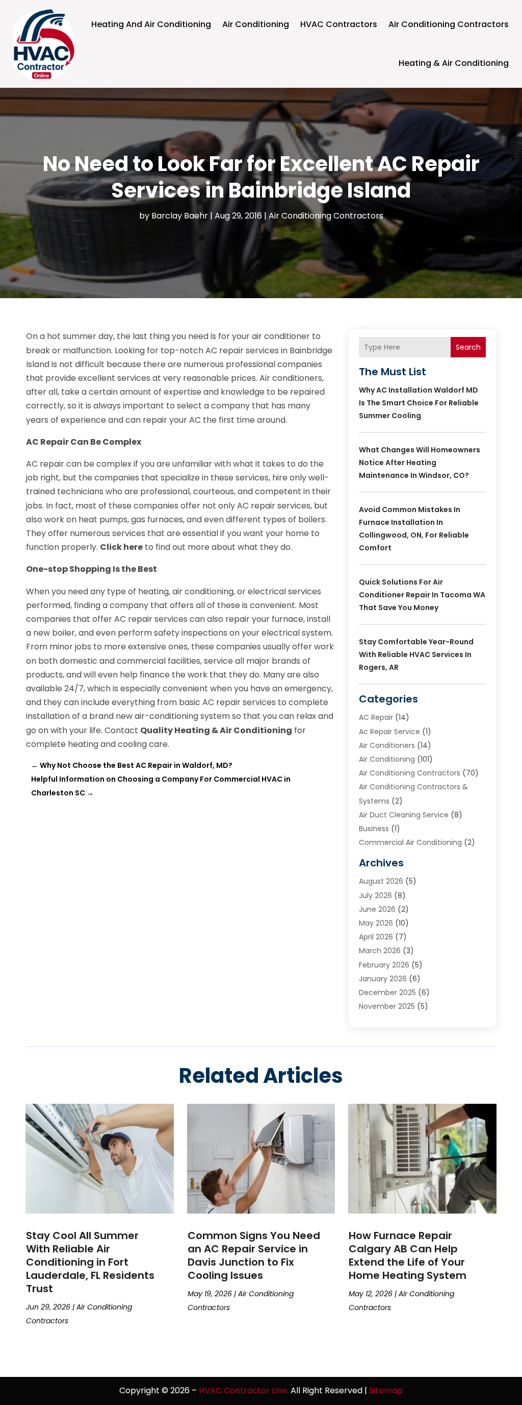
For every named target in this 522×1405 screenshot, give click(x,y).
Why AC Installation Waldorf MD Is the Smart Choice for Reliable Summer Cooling (419, 403)
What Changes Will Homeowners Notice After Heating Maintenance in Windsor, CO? (419, 462)
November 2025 (387, 1006)
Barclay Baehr (179, 216)
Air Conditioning (255, 24)
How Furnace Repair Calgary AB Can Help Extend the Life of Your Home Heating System (407, 1255)
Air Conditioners (387, 745)
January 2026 (383, 979)
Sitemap (386, 1390)
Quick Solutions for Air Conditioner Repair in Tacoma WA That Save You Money (422, 595)
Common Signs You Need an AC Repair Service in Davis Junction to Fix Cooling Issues (254, 1255)
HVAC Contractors (338, 24)
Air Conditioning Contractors (448, 24)
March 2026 (380, 951)
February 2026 (384, 965)
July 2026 (375, 895)
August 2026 (381, 881)
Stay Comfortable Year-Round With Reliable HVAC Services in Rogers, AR (416, 654)
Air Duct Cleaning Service (404, 815)
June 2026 (377, 909)
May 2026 (376, 923)
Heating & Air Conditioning (454, 63)
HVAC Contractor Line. (244, 1390)
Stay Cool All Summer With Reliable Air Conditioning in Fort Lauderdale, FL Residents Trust (90, 1262)
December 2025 (387, 992)
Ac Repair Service (389, 731)
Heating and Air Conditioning (151, 24)
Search (468, 347)
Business (374, 828)
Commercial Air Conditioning (410, 842)
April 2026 (376, 937)
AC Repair (376, 717)
